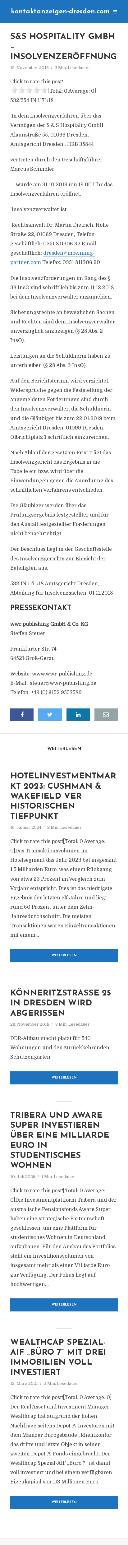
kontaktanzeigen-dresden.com (60, 11)
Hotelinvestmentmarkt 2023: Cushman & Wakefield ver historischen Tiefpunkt (63, 796)
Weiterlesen (64, 955)
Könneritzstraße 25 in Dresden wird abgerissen (60, 1003)
